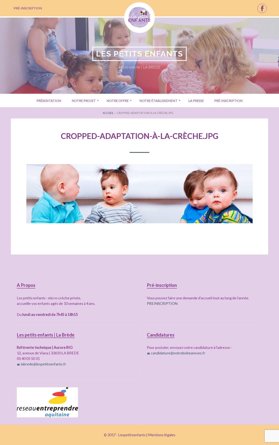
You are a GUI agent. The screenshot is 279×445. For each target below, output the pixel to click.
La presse (196, 101)
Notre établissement (158, 101)
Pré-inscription (28, 8)
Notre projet (84, 101)
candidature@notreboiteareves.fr (178, 353)
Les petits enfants (139, 53)
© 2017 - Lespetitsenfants (125, 435)
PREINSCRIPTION (162, 303)
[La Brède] (262, 8)
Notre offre (118, 101)
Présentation (49, 101)
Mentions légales (161, 435)
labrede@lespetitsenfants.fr (43, 364)
